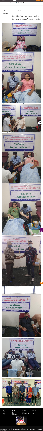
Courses (9, 5)
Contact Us (36, 5)
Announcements (33, 411)
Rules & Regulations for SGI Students (25, 413)
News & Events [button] (24, 5)
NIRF (41, 0)
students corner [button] (16, 5)
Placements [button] (20, 5)
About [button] (6, 5)
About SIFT (4, 411)
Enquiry (13, 413)
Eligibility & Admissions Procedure (15, 411)
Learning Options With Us (14, 414)
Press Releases (4, 10)
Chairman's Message (5, 412)
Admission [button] (12, 5)
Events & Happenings (5, 13)
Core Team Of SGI (4, 413)
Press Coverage (33, 413)
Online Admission (14, 412)
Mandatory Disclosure (5, 415)
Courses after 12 (38, 0)
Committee (4, 414)
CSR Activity (23, 412)
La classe (31, 5)
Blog (28, 5)
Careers (33, 5)
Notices (22, 414)
